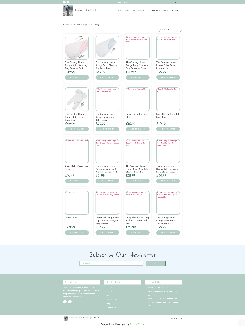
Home (119, 10)
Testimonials (154, 10)
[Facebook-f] (64, 2)
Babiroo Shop (139, 10)
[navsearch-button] (171, 2)
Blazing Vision (137, 324)
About (127, 10)
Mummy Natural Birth (85, 10)
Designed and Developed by (115, 324)
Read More (77, 297)
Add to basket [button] (77, 77)
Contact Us (175, 10)
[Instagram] (68, 2)
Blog (165, 10)
